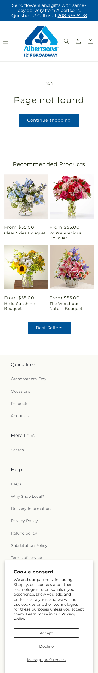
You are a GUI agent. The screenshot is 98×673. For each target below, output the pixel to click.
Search (17, 449)
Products (19, 403)
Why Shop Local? (27, 496)
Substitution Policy (29, 545)
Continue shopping (49, 120)
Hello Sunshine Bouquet (19, 306)
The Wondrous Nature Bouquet (66, 306)
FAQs (16, 484)
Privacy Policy (24, 520)
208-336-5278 (72, 15)
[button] (66, 41)
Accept (46, 633)
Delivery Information (31, 508)
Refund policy (24, 533)
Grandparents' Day (28, 378)
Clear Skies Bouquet (24, 233)
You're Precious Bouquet (65, 235)
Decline (46, 646)
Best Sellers (49, 327)
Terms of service (26, 557)
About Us (20, 415)
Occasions (20, 391)
